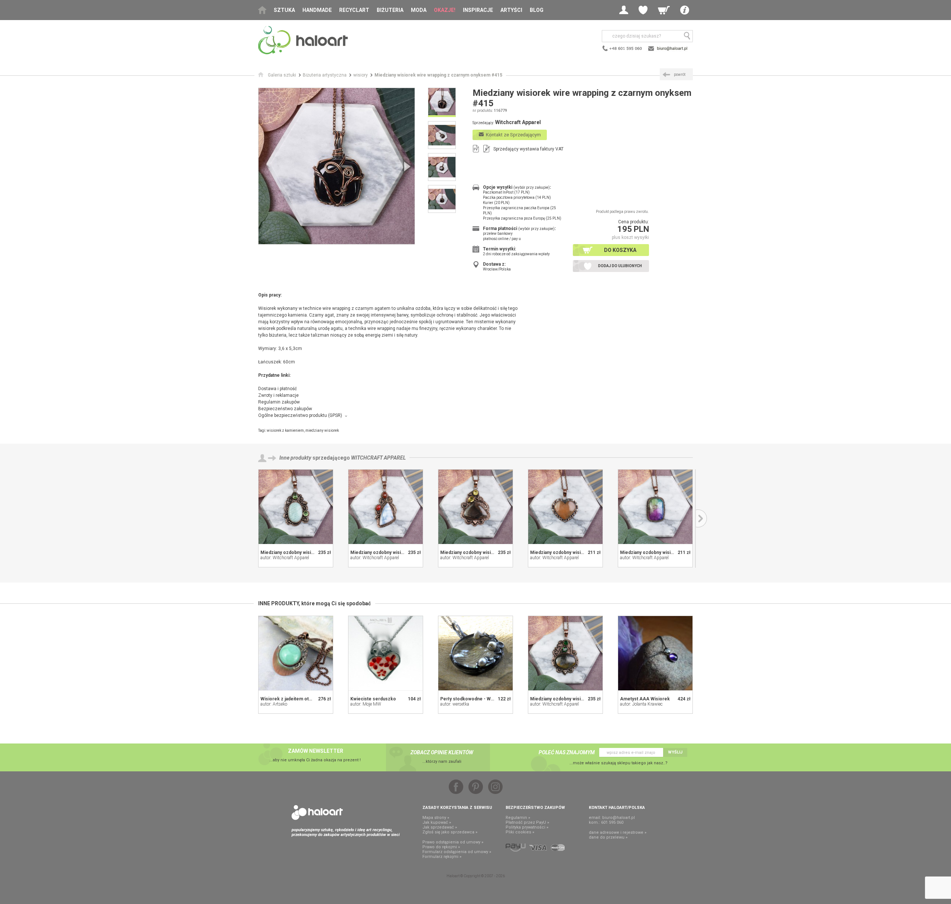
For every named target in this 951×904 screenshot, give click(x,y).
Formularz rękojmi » (441, 856)
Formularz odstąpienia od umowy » (456, 851)
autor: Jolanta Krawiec (641, 704)
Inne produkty (295, 458)
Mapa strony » (435, 817)
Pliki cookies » (520, 832)
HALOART (317, 812)
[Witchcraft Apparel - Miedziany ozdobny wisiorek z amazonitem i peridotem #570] (296, 507)
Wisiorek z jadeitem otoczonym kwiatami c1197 (311, 699)
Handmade (317, 10)
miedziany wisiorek (322, 430)
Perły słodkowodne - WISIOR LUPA (478, 699)
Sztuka (284, 10)
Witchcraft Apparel (378, 458)
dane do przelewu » (608, 837)
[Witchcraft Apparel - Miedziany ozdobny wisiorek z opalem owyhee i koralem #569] (385, 507)
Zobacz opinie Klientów (441, 752)
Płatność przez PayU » (527, 822)
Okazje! (444, 10)
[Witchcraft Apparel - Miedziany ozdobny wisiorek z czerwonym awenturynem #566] (565, 507)
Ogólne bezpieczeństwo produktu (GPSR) (300, 415)
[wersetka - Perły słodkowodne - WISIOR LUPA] (475, 653)
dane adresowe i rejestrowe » (617, 832)
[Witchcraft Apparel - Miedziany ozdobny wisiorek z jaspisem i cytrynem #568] (475, 507)
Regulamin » (518, 817)
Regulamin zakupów (279, 402)
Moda (418, 10)
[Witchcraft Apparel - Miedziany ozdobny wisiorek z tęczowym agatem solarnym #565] (655, 507)
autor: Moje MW (365, 704)
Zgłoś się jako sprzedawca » (449, 832)
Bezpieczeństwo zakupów (285, 408)
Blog (536, 10)
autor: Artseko (273, 704)
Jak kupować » (436, 822)
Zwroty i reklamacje (278, 395)
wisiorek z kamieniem (285, 430)
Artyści (511, 10)
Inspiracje (478, 10)
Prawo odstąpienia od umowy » (452, 842)
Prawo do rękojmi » (441, 847)
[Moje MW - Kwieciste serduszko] (385, 653)
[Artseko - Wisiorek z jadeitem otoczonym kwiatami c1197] (296, 653)
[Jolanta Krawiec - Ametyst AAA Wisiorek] (655, 653)
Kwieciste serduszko (373, 699)
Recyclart (354, 10)
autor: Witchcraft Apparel (284, 557)
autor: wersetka (454, 704)
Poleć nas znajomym (567, 752)
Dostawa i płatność (277, 388)
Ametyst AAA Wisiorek (645, 699)
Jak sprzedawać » (439, 827)
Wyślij (675, 752)
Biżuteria (390, 10)
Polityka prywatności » (527, 827)
